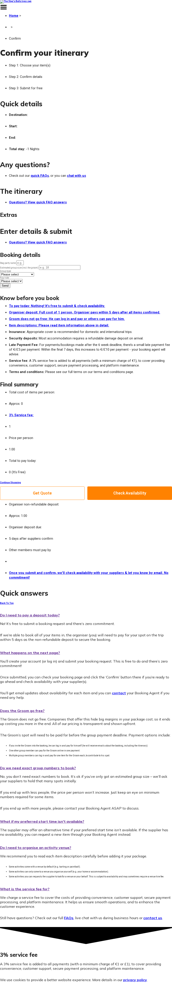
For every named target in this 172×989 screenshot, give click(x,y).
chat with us (76, 176)
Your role (4, 278)
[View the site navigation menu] (3, 10)
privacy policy (135, 980)
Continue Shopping (10, 482)
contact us (152, 918)
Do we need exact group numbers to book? (38, 768)
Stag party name (8, 263)
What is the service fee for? (24, 889)
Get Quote (42, 493)
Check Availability (129, 493)
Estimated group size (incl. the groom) (19, 267)
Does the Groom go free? (22, 710)
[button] (86, 614)
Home (13, 16)
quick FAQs (40, 176)
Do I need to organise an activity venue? (35, 847)
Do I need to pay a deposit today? (30, 615)
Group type (5, 271)
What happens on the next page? (30, 652)
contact (119, 693)
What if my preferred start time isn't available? (42, 821)
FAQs (68, 918)
